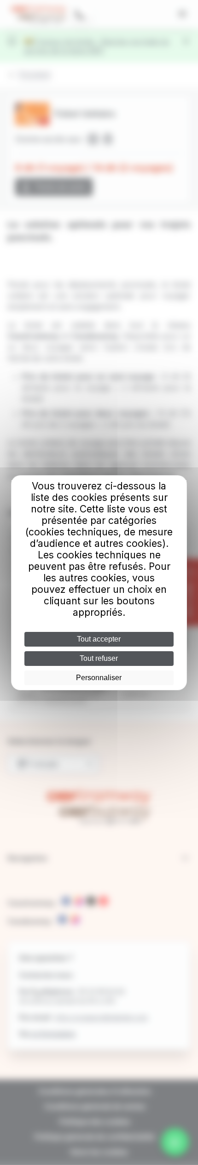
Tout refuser (99, 658)
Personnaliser (99, 678)
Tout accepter (99, 639)
